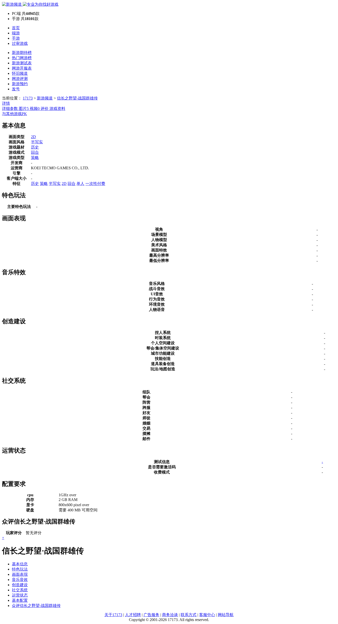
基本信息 (20, 564)
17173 (28, 98)
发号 (16, 89)
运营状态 (20, 595)
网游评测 (20, 78)
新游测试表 (22, 63)
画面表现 (20, 574)
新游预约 (20, 84)
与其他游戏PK (14, 114)
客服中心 (207, 615)
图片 (24, 108)
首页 (16, 28)
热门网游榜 (22, 58)
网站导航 (226, 615)
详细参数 (10, 108)
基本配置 (20, 600)
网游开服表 (22, 68)
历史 (35, 147)
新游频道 (45, 98)
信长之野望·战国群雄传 (77, 98)
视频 (35, 108)
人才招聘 (133, 615)
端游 (16, 33)
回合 (35, 152)
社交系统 (20, 590)
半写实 (37, 142)
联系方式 (188, 615)
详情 (6, 103)
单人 (80, 183)
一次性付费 (95, 183)
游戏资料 (57, 108)
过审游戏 (20, 43)
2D (33, 137)
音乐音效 (20, 579)
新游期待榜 (22, 52)
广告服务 (151, 615)
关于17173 (113, 615)
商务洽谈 (170, 615)
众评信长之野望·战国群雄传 (36, 605)
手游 (16, 38)
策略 (35, 157)
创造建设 (20, 585)
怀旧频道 (20, 73)
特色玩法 (20, 569)
